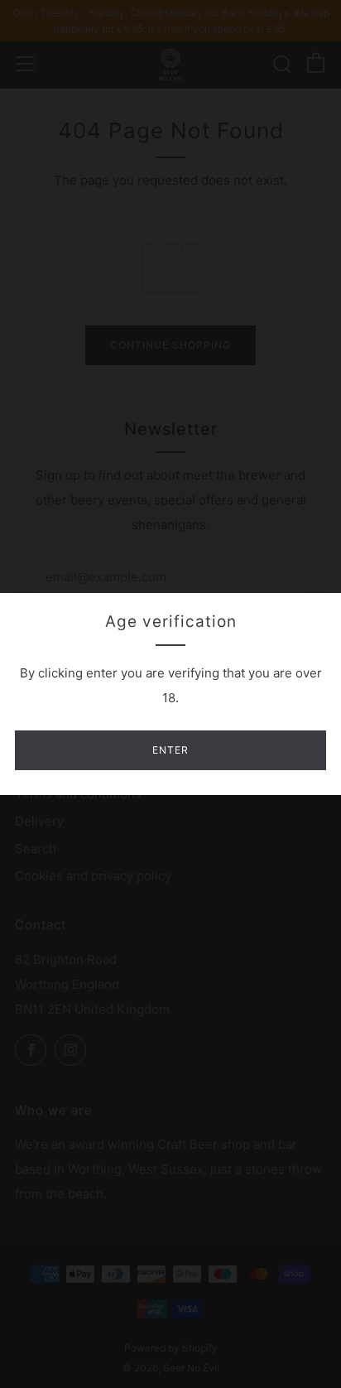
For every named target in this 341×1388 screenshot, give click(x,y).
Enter (170, 750)
